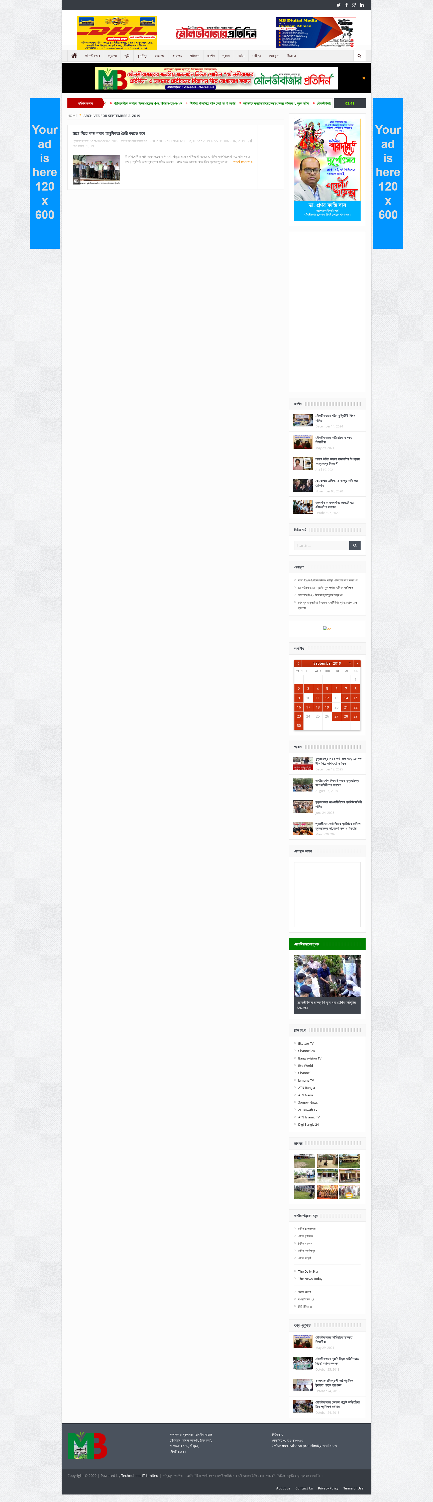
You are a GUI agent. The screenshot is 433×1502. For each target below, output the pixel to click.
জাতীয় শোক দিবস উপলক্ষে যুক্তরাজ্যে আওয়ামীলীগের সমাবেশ (337, 782)
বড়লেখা (112, 56)
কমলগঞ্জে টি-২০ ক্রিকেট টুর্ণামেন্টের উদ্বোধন (320, 595)
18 (318, 707)
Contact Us (304, 1488)
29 (356, 716)
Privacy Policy (328, 1488)
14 (346, 697)
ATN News (305, 1095)
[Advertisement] (327, 311)
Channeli (304, 1073)
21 (346, 707)
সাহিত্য (256, 56)
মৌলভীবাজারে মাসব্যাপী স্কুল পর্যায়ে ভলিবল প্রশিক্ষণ (325, 587)
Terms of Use (353, 1488)
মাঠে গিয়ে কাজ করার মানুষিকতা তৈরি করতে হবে (109, 133)
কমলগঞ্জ (177, 56)
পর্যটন (241, 56)
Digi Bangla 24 (308, 1124)
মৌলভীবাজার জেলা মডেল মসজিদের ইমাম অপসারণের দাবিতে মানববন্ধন (288, 103)
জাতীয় (211, 56)
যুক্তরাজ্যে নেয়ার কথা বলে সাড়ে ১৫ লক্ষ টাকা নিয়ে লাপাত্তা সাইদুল (338, 760)
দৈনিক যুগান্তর (305, 1236)
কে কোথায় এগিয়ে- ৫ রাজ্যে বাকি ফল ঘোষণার (336, 483)
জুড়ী (127, 56)
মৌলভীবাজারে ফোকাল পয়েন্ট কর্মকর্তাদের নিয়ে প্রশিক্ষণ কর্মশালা (337, 1404)
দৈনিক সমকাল (305, 1243)
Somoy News (308, 1102)
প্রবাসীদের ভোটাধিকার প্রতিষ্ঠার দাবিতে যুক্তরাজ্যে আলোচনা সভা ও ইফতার (338, 826)
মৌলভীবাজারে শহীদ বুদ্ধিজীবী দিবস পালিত (335, 417)
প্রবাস (226, 56)
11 (318, 697)
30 (299, 725)
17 (308, 707)
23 (299, 716)
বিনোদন (291, 56)
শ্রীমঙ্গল (194, 56)
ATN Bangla (306, 1087)
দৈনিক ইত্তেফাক (306, 1228)
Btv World (305, 1065)
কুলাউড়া (142, 56)
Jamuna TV (306, 1080)
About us (283, 1488)
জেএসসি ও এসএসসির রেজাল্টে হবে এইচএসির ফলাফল (334, 504)
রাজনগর (159, 56)
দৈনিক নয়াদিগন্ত (306, 1251)
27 (337, 716)
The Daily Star (308, 1271)
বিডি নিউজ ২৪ (305, 1306)
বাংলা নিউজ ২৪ (306, 1299)
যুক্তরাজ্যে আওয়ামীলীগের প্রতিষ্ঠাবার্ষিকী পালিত (338, 804)
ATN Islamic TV (309, 1117)
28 (346, 716)
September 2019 (327, 663)
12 (327, 697)
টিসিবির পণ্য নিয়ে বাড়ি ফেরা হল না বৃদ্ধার (144, 103)
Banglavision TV (309, 1058)
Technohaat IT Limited (140, 1475)
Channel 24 (306, 1050)
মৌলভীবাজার (92, 56)
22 (356, 707)
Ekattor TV (306, 1043)
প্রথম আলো (304, 1292)
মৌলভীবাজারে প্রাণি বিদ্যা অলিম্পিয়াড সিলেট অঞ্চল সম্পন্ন (337, 1361)
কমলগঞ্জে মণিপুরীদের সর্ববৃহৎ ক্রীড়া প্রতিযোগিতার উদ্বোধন (328, 580)
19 (327, 707)
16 (299, 707)
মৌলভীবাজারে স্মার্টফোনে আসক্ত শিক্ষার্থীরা (333, 439)
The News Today (310, 1278)
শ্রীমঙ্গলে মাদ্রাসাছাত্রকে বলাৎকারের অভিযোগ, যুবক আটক (208, 103)
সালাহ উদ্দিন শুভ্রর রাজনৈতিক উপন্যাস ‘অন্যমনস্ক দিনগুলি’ (337, 461)
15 (356, 697)
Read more (241, 161)
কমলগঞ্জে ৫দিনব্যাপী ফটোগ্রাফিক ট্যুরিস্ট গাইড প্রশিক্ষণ (334, 1382)
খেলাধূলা (274, 56)
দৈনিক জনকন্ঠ (304, 1258)
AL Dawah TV (307, 1109)
